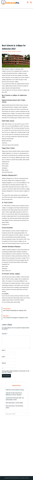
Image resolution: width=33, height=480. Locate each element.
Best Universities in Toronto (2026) (14, 403)
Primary (14, 51)
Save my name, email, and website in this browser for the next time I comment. (15, 371)
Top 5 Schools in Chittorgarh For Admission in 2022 (15, 316)
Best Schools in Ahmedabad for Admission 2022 (14, 309)
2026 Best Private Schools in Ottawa (15, 390)
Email (3, 356)
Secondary (18, 51)
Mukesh (9, 51)
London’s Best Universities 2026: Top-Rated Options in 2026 (15, 398)
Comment (4, 333)
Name (4, 350)
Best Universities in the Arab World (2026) (14, 406)
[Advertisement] (16, 27)
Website (4, 363)
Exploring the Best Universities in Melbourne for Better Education (14, 394)
